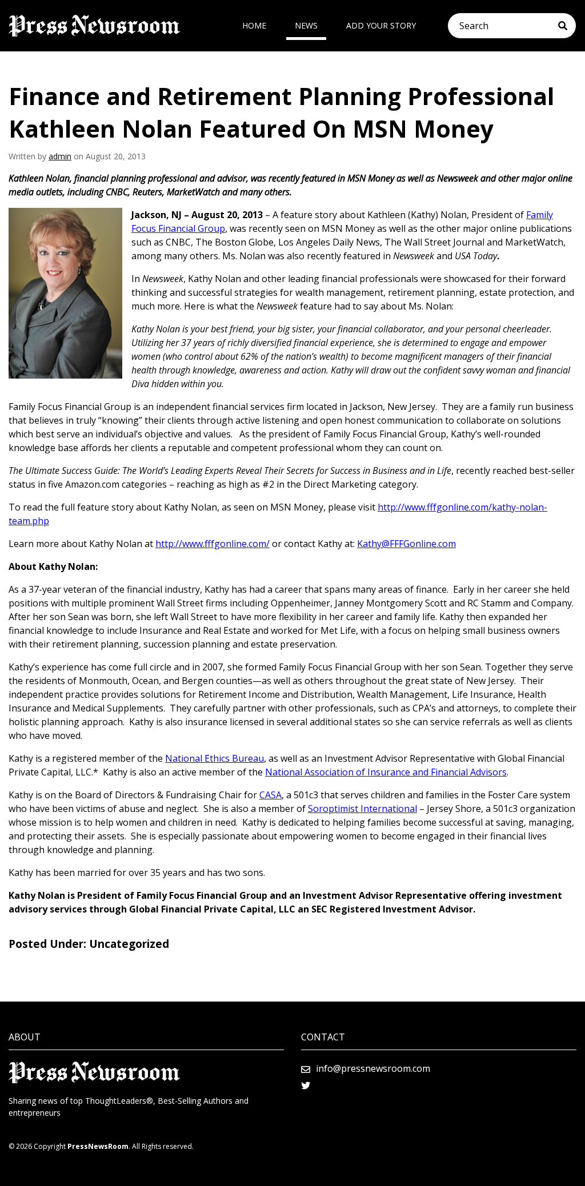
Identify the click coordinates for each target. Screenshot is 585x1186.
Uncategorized (129, 943)
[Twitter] (305, 1085)
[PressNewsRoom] (94, 26)
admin (60, 156)
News (306, 25)
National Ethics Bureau (214, 758)
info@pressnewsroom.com (373, 1068)
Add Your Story (381, 25)
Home (254, 25)
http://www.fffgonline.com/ (212, 543)
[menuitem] (254, 25)
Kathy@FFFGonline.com (406, 543)
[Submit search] (567, 26)
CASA (270, 795)
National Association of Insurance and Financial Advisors (386, 772)
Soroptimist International (362, 808)
